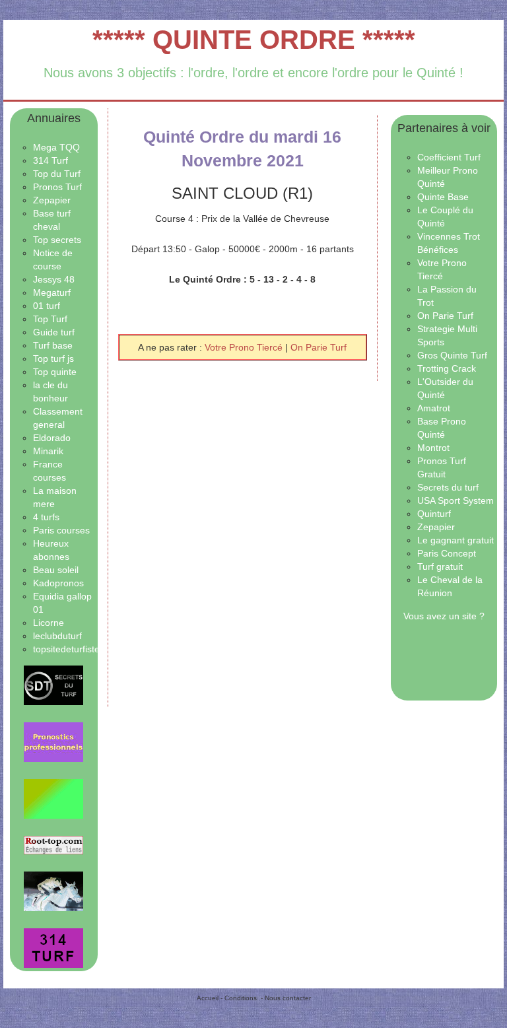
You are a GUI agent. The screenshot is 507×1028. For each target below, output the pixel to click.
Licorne (48, 622)
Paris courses (61, 530)
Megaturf (52, 292)
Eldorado (52, 437)
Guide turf (54, 332)
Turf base (53, 345)
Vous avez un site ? (444, 616)
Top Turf (50, 319)
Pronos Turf (57, 187)
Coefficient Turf (449, 157)
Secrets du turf (448, 487)
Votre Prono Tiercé (245, 347)
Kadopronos (58, 583)
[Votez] (54, 685)
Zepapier (52, 200)
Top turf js (53, 358)
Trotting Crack (446, 368)
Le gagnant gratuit (455, 540)
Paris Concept (446, 553)
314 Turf (50, 160)
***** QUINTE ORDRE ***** (253, 39)
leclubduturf (57, 636)
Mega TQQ (56, 147)
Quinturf (434, 513)
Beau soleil (56, 570)
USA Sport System (455, 500)
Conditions (240, 998)
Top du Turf (57, 173)
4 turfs (46, 517)
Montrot (433, 447)
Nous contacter (288, 998)
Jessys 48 (54, 279)
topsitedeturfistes (68, 649)
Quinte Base (443, 196)
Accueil (208, 998)
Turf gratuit (440, 566)
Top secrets (57, 239)
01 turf (46, 305)
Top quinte (55, 371)
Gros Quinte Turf (452, 355)
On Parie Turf (318, 347)
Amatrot (433, 408)
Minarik (48, 451)
